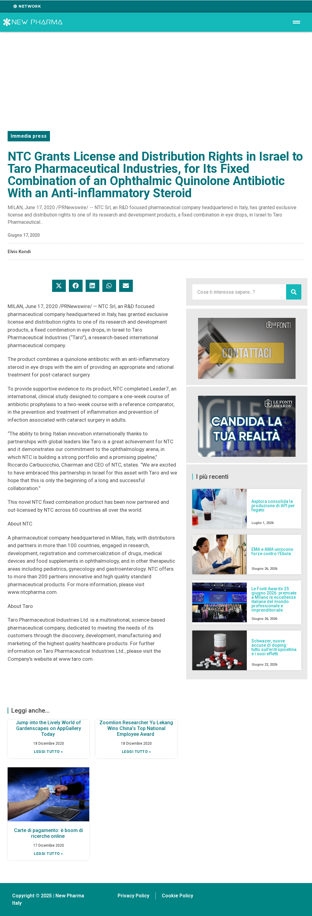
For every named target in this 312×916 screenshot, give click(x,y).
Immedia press (29, 136)
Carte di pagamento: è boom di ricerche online (48, 833)
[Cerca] (293, 292)
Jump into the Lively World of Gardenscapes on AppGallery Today (48, 728)
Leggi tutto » (48, 752)
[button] (59, 286)
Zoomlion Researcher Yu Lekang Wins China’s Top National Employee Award (136, 728)
